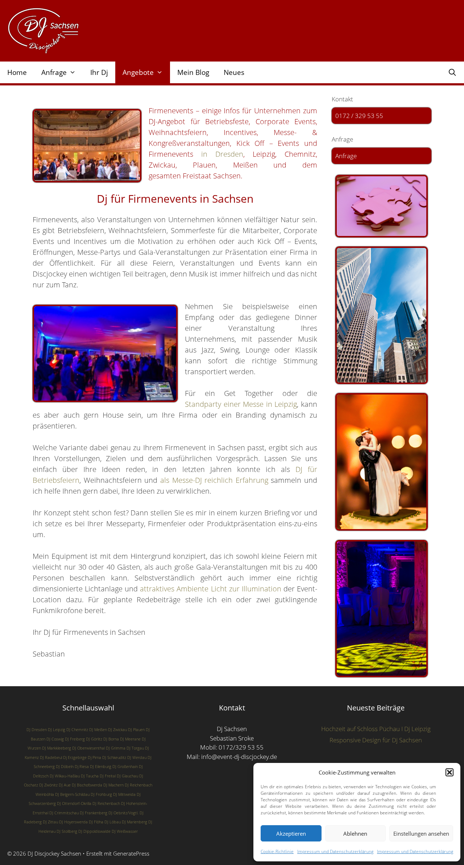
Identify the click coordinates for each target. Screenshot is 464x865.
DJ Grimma (115, 748)
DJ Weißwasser (125, 831)
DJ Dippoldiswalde (94, 831)
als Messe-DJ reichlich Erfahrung (214, 480)
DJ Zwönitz (48, 785)
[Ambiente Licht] (381, 609)
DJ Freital (108, 775)
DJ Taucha (90, 775)
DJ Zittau (50, 821)
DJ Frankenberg (93, 812)
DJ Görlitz (94, 739)
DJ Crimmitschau (64, 812)
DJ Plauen (136, 729)
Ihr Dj (99, 72)
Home (17, 72)
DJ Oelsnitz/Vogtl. (123, 812)
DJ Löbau (112, 821)
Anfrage (346, 156)
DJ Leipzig (56, 729)
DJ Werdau (136, 757)
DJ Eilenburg (100, 766)
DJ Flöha (96, 821)
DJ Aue (65, 785)
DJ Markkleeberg (56, 748)
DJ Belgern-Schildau (72, 794)
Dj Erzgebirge (75, 757)
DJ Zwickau (117, 729)
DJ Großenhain (125, 766)
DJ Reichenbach (106, 803)
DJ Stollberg (67, 831)
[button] (449, 772)
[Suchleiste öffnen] (452, 72)
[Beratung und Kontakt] (381, 206)
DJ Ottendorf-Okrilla (74, 803)
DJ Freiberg (75, 739)
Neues (234, 72)
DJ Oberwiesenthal (88, 748)
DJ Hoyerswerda (73, 821)
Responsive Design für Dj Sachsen (376, 740)
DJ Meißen (98, 729)
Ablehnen (355, 833)
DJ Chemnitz (77, 729)
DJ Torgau (135, 748)
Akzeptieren (291, 833)
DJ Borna (111, 739)
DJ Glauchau (127, 775)
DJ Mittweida (124, 794)
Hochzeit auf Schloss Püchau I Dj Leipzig (376, 729)
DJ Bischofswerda (87, 785)
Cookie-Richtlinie (277, 851)
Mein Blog (193, 72)
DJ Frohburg (101, 794)
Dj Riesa (82, 766)
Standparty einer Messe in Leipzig (241, 404)
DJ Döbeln (65, 766)
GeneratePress (131, 853)
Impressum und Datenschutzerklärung (335, 851)
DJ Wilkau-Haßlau (65, 775)
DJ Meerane (130, 739)
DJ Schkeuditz (114, 757)
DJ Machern (113, 785)
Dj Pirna (94, 757)
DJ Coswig (55, 739)
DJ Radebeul (51, 757)
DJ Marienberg (134, 821)
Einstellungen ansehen (421, 833)
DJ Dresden (36, 729)
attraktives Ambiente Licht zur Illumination (210, 589)
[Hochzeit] (381, 462)
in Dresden (218, 154)
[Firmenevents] (381, 315)
